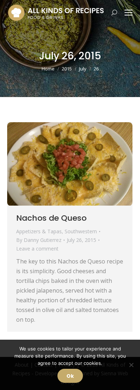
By (38, 240)
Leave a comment (37, 248)
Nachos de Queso (51, 218)
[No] (131, 364)
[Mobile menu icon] (128, 12)
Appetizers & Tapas (39, 231)
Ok (70, 376)
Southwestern (81, 231)
